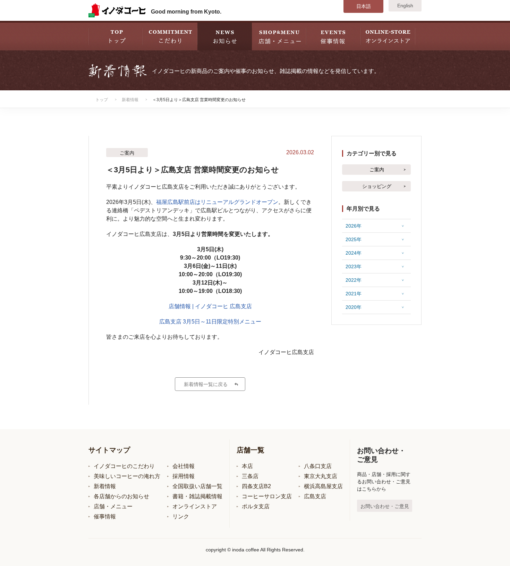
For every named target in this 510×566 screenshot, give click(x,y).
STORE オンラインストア (388, 35)
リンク (180, 516)
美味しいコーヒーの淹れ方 (127, 476)
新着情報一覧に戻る (206, 384)
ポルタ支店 (256, 506)
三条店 (250, 476)
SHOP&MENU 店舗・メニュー (279, 35)
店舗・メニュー (113, 506)
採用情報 (183, 476)
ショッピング (376, 186)
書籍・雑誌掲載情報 (197, 496)
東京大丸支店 (320, 476)
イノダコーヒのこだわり (124, 466)
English (405, 5)
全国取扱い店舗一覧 (197, 486)
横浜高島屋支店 (323, 486)
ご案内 (376, 169)
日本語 (363, 6)
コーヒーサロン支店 (267, 496)
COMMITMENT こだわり (170, 35)
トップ (101, 100)
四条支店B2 (256, 486)
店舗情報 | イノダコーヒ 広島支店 (210, 306)
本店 (247, 466)
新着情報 (130, 100)
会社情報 (183, 466)
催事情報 (105, 516)
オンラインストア (194, 506)
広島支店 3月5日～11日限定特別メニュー (210, 322)
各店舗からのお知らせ (121, 496)
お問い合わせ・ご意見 (384, 506)
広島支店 (315, 496)
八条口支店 (318, 466)
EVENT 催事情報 (333, 35)
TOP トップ (115, 35)
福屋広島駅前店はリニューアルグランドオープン (217, 202)
